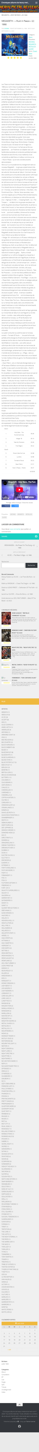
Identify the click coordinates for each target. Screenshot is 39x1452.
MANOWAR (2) (6, 1011)
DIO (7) (4, 835)
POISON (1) (5, 1096)
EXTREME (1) (6, 865)
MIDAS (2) (5, 1033)
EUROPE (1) (5, 863)
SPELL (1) (5, 1199)
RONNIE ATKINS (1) (8, 1134)
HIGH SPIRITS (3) (7, 938)
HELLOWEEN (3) (7, 928)
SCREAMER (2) (6, 1164)
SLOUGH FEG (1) (7, 1176)
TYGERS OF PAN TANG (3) (10, 1269)
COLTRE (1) (5, 800)
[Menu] (36, 2)
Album (30, 37)
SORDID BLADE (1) (8, 1192)
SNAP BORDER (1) (7, 1181)
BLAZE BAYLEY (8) (7, 752)
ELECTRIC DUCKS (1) (8, 855)
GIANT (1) (5, 905)
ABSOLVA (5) (6, 715)
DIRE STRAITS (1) (7, 838)
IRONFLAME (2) (7, 961)
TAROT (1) (5, 1227)
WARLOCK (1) (6, 1297)
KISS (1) (4, 978)
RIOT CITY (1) (6, 1124)
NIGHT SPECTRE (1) (8, 1053)
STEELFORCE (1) (7, 1209)
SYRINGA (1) (5, 1224)
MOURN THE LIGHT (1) (9, 1043)
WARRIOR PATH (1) (8, 1302)
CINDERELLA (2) (7, 795)
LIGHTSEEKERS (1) (7, 991)
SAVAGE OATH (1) (7, 1154)
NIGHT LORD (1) (7, 1051)
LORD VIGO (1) (6, 998)
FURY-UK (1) (6, 888)
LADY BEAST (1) (7, 986)
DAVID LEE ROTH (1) (8, 813)
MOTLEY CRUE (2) (7, 1038)
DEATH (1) (5, 820)
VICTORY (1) (5, 1284)
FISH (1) (4, 880)
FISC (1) (4, 878)
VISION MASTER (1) (8, 1287)
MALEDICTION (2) (7, 1006)
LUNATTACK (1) (7, 1001)
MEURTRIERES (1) (7, 1031)
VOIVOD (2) (5, 1289)
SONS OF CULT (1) (7, 1189)
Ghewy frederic (6, 577)
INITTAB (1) (5, 951)
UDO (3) (4, 1274)
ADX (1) (4, 722)
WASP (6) (5, 1307)
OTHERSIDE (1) (6, 1074)
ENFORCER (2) (6, 860)
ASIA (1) (4, 737)
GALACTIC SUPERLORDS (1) (10, 890)
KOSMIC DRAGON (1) (8, 983)
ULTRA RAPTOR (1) (8, 1277)
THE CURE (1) (6, 1232)
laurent (4, 594)
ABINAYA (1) (6, 712)
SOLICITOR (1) (6, 1187)
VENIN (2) (5, 1282)
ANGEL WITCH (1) (7, 727)
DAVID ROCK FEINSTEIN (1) (10, 815)
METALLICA (32, 46)
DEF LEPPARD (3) (7, 828)
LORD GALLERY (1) (8, 996)
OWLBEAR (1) (6, 1079)
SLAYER (31, 49)
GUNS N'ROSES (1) (8, 913)
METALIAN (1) (6, 1026)
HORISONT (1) (6, 946)
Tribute (4, 1387)
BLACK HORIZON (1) (8, 745)
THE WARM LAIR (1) (8, 1242)
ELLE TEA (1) (6, 858)
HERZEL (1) (5, 936)
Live (3, 1380)
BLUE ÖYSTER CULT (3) (9, 762)
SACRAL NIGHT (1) (7, 1144)
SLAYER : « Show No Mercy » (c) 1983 (21, 594)
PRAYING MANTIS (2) (8, 1099)
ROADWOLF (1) (6, 1129)
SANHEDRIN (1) (7, 1149)
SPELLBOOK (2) (6, 1202)
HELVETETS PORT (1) (8, 933)
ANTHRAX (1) (6, 732)
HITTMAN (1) (6, 941)
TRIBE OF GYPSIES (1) (9, 1264)
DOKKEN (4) (5, 840)
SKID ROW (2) (6, 1171)
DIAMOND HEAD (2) (8, 833)
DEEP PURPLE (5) (7, 825)
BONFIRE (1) (6, 770)
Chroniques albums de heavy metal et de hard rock (15, 2)
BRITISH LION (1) (7, 772)
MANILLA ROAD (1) (8, 1008)
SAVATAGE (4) (6, 1156)
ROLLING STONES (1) (8, 1131)
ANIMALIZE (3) (6, 730)
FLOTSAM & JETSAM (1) (9, 883)
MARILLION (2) (6, 1013)
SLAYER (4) (5, 1174)
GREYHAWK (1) (6, 910)
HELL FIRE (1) (6, 925)
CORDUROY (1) (6, 802)
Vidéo (3, 1392)
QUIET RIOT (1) (6, 1111)
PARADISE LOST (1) (8, 1086)
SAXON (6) (5, 1159)
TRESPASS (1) (6, 1262)
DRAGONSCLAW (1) (8, 843)
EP (2, 1377)
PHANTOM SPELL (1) (8, 1091)
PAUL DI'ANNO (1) (7, 1089)
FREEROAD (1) (6, 885)
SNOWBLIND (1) (7, 1184)
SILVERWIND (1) (7, 1169)
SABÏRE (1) (5, 1141)
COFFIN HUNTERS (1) (8, 797)
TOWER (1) (5, 1259)
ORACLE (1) (5, 1071)
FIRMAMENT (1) (7, 875)
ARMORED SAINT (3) (8, 735)
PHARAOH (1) (6, 1094)
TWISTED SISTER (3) (8, 1267)
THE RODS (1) (6, 1239)
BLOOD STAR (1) (7, 760)
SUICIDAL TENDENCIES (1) (10, 1217)
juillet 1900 (5, 1364)
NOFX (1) (4, 1064)
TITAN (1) (5, 1252)
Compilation (5, 1375)
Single (4, 1382)
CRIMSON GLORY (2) (8, 805)
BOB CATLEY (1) (7, 765)
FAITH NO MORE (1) (8, 870)
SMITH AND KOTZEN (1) (9, 1179)
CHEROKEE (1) (6, 792)
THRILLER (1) (6, 1249)
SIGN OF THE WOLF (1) (9, 1166)
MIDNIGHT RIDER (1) (8, 1036)
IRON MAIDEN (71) (8, 956)
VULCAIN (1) (5, 1292)
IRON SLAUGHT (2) (8, 958)
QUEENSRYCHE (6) (8, 1109)
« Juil (9, 1350)
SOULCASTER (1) (7, 1197)
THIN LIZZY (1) (6, 1247)
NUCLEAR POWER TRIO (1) (10, 1066)
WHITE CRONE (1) (7, 1310)
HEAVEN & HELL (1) (8, 920)
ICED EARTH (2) (7, 948)
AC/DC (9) (5, 717)
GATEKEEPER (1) (7, 900)
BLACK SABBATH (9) (8, 747)
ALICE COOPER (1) (7, 725)
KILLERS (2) (5, 973)
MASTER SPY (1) (7, 1016)
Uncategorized (6, 1390)
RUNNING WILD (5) (8, 1136)
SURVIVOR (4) (6, 1222)
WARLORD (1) (6, 1299)
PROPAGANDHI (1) (8, 1104)
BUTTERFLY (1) (6, 777)
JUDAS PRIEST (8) (7, 966)
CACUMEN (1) (6, 780)
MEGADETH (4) (6, 1018)
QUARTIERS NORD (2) (9, 1106)
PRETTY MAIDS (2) (8, 1101)
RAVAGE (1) (5, 1116)
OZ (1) (3, 1081)
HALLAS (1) (5, 918)
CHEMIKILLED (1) (7, 790)
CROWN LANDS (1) (8, 808)
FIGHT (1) (5, 873)
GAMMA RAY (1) (7, 898)
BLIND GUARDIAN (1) (8, 757)
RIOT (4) (4, 1121)
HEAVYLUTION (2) (7, 923)
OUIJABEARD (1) (7, 1076)
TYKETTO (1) (6, 1272)
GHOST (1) (5, 903)
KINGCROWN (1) (7, 976)
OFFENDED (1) (6, 1069)
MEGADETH (32, 44)
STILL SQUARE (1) (7, 1212)
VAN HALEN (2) (6, 1279)
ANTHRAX (32, 42)
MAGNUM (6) (6, 1003)
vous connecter (15, 529)
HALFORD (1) (6, 915)
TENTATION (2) (6, 1229)
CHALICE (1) (5, 787)
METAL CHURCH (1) (8, 1023)
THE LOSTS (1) (6, 1234)
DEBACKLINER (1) (7, 823)
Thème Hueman (30, 1421)
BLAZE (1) (5, 750)
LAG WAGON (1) (7, 988)
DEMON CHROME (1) (8, 830)
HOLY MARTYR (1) (7, 943)
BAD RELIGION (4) (7, 740)
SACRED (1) (5, 1146)
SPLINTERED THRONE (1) (10, 1204)
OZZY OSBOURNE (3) (8, 1084)
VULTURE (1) (6, 1294)
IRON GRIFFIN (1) (7, 953)
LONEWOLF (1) (6, 993)
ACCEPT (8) (5, 720)
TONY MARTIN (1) (7, 1257)
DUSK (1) (4, 853)
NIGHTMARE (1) (7, 1059)
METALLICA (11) (7, 1028)
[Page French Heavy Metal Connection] (36, 536)
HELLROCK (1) (6, 931)
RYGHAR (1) (5, 1139)
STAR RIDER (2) (7, 1207)
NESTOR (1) (5, 1046)
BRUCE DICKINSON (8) (9, 775)
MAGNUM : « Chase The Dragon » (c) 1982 (21, 583)
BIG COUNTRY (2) (7, 742)
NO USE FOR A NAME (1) (9, 1061)
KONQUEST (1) (6, 981)
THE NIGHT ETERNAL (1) (9, 1237)
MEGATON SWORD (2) (9, 1021)
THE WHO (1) (6, 1244)
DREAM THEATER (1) (8, 845)
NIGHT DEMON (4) (7, 1048)
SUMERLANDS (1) (7, 1219)
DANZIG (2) (5, 810)
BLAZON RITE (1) (7, 755)
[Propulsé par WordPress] (18, 1421)
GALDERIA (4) (6, 895)
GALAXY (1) (5, 893)
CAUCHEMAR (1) (7, 782)
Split (3, 1385)
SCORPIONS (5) (6, 1161)
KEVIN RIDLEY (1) (7, 971)
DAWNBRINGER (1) (8, 818)
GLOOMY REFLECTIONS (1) (10, 908)
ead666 (6, 28)
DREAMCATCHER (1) (8, 848)
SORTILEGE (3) (6, 1194)
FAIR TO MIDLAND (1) (9, 868)
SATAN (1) (5, 1151)
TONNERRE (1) (6, 1254)
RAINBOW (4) (6, 1114)
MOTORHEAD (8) (7, 1041)
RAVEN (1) (5, 1119)
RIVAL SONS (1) (7, 1126)
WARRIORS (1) (6, 1304)
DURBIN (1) (5, 850)
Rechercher (5, 562)
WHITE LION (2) (7, 1312)
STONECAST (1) (7, 1214)
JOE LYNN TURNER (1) (9, 963)
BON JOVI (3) (6, 767)
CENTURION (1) (7, 785)
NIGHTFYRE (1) (6, 1056)
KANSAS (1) (5, 968)
